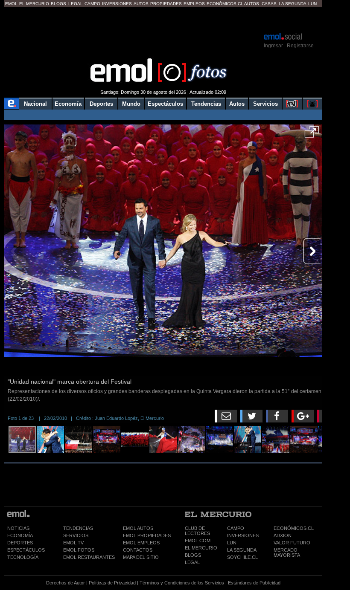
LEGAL (192, 562)
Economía (68, 104)
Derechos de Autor (65, 582)
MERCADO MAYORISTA (287, 552)
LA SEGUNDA (242, 549)
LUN (231, 542)
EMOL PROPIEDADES (147, 535)
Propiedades (166, 3)
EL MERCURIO (201, 547)
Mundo (131, 104)
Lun (312, 3)
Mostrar (163, 19)
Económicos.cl (225, 3)
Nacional (35, 104)
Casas (269, 3)
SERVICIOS (75, 535)
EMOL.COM (197, 540)
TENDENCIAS (78, 528)
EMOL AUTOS (138, 528)
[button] (311, 134)
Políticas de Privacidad (112, 582)
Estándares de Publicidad (254, 582)
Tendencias (206, 104)
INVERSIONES (243, 535)
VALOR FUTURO (292, 542)
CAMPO (235, 528)
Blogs (58, 3)
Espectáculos (165, 104)
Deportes (101, 104)
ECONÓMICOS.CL (294, 528)
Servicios (265, 104)
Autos (141, 3)
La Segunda (292, 3)
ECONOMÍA (20, 535)
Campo (92, 3)
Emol (11, 3)
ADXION (283, 535)
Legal (75, 3)
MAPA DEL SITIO (141, 557)
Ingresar (273, 46)
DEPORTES (20, 542)
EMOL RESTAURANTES (89, 557)
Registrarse (300, 46)
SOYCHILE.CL (242, 557)
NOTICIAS (18, 528)
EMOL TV (73, 542)
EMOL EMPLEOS (141, 542)
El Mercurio (34, 3)
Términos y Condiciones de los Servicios (182, 582)
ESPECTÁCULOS (26, 549)
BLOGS (193, 555)
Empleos (194, 3)
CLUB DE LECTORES (197, 531)
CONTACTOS (137, 549)
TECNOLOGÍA (22, 557)
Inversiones (117, 3)
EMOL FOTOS (78, 549)
